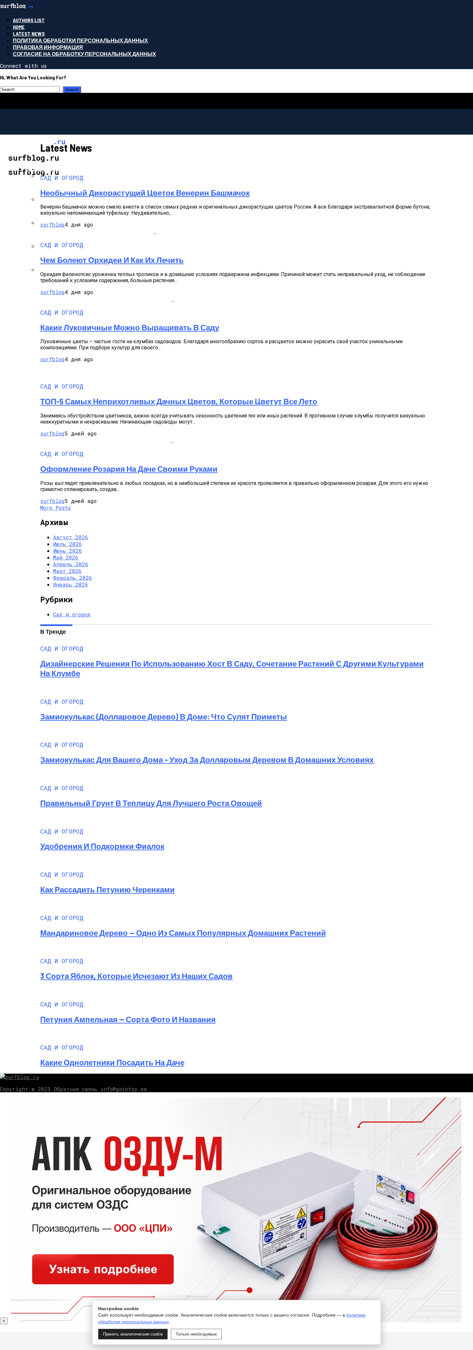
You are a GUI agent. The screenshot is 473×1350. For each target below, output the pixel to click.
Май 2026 (66, 557)
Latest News (29, 34)
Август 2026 (70, 537)
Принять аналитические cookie (133, 1334)
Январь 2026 (70, 584)
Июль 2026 (67, 544)
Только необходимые (196, 1334)
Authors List (29, 20)
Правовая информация (48, 47)
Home (19, 27)
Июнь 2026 (67, 550)
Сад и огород (44, 169)
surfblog (52, 224)
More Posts (55, 507)
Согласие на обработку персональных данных (84, 54)
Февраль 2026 (72, 577)
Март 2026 (67, 571)
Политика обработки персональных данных (80, 40)
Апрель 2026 (70, 564)
